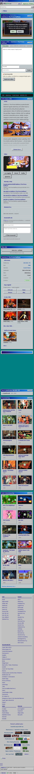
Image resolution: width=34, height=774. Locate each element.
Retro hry (4, 607)
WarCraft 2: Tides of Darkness (10, 665)
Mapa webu (21, 713)
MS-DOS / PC (23, 95)
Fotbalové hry (21, 627)
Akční (19, 599)
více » (5, 345)
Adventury (12, 15)
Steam (23, 289)
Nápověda (4, 711)
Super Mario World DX (8, 700)
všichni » (27, 754)
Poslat (29, 70)
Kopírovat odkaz (9, 79)
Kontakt (4, 718)
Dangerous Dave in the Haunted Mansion (13, 698)
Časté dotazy (5, 713)
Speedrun (7, 176)
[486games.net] (24, 742)
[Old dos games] (15, 736)
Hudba (23, 173)
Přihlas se (5, 220)
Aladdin (4, 655)
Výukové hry (5, 619)
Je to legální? (21, 709)
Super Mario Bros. (7, 647)
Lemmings (5, 684)
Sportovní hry (21, 613)
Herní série (21, 642)
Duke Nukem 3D (6, 649)
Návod (16, 173)
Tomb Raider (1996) (7, 692)
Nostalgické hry (22, 638)
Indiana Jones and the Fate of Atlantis (12, 673)
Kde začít (20, 714)
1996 (3, 95)
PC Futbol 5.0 (5, 696)
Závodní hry (21, 617)
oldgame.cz (5, 15)
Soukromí (20, 711)
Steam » (20, 31)
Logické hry (21, 605)
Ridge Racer (5, 663)
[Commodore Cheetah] (19, 739)
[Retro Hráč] (26, 733)
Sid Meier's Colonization (8, 676)
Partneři (4, 716)
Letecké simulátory (23, 636)
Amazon (10, 292)
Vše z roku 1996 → (8, 326)
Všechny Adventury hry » (8, 586)
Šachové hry (21, 633)
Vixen (3, 682)
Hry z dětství (5, 617)
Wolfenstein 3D (6, 674)
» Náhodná (3, 773)
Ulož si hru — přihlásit (17, 250)
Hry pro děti (21, 623)
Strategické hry (22, 611)
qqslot (1, 763)
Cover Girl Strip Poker (7, 669)
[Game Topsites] (17, 745)
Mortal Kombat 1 (6, 659)
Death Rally (5, 678)
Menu (17, 11)
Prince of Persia (6, 680)
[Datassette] (17, 748)
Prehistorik (5, 694)
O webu (4, 709)
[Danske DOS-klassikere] (18, 733)
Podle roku (5, 603)
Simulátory (20, 609)
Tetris (3, 690)
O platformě (9, 393)
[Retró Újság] (9, 748)
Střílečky (20, 629)
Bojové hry (20, 631)
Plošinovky (20, 607)
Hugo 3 (4, 702)
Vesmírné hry (21, 635)
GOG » (13, 31)
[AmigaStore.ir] (7, 736)
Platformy (4, 605)
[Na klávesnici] (18, 754)
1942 (3, 686)
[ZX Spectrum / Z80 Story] (25, 751)
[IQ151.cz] (27, 739)
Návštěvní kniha (6, 714)
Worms (4, 671)
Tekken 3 (4, 657)
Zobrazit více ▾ (17, 149)
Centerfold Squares (7, 651)
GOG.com (10, 289)
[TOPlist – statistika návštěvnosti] (4, 760)
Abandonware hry (22, 640)
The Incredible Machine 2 (9, 688)
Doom (3, 704)
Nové (3, 599)
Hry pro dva (5, 611)
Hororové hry (21, 621)
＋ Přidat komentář (10, 235)
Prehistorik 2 (5, 653)
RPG (19, 615)
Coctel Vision (15, 95)
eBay (24, 292)
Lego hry (20, 619)
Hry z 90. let (5, 615)
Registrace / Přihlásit (28, 3)
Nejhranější (5, 601)
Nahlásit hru (6, 352)
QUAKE (4, 667)
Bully (3, 661)
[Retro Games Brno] (24, 748)
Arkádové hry (21, 603)
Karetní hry (21, 625)
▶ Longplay (8, 173)
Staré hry (4, 609)
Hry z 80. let (5, 613)
